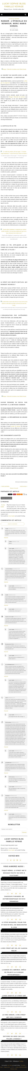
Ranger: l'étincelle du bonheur (17, 97)
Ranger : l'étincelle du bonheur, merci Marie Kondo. (14, 23)
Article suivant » (23, 486)
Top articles (23, 1065)
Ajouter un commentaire (12, 523)
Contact (1, 1067)
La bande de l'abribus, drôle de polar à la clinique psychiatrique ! (14, 972)
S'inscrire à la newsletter (6, 498)
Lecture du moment (14, 18)
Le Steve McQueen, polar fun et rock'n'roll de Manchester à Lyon (14, 924)
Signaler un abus (7, 1067)
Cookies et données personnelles (21, 1067)
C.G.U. (13, 1067)
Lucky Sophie (11, 516)
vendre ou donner (15, 426)
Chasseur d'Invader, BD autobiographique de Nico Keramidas (14, 899)
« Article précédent (5, 486)
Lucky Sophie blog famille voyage (14, 5)
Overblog (21, 1061)
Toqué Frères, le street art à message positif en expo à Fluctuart (14, 873)
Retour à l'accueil (14, 488)
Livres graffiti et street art (14, 996)
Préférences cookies (13, 1069)
